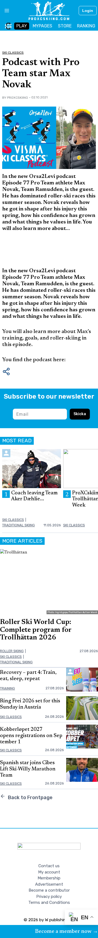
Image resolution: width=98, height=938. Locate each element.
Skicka (80, 414)
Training (7, 688)
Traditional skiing (18, 525)
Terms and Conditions (49, 902)
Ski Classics (13, 53)
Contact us (49, 865)
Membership (49, 878)
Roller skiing (12, 651)
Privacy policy (49, 896)
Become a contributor (49, 890)
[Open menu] (5, 10)
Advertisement (49, 884)
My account (49, 872)
